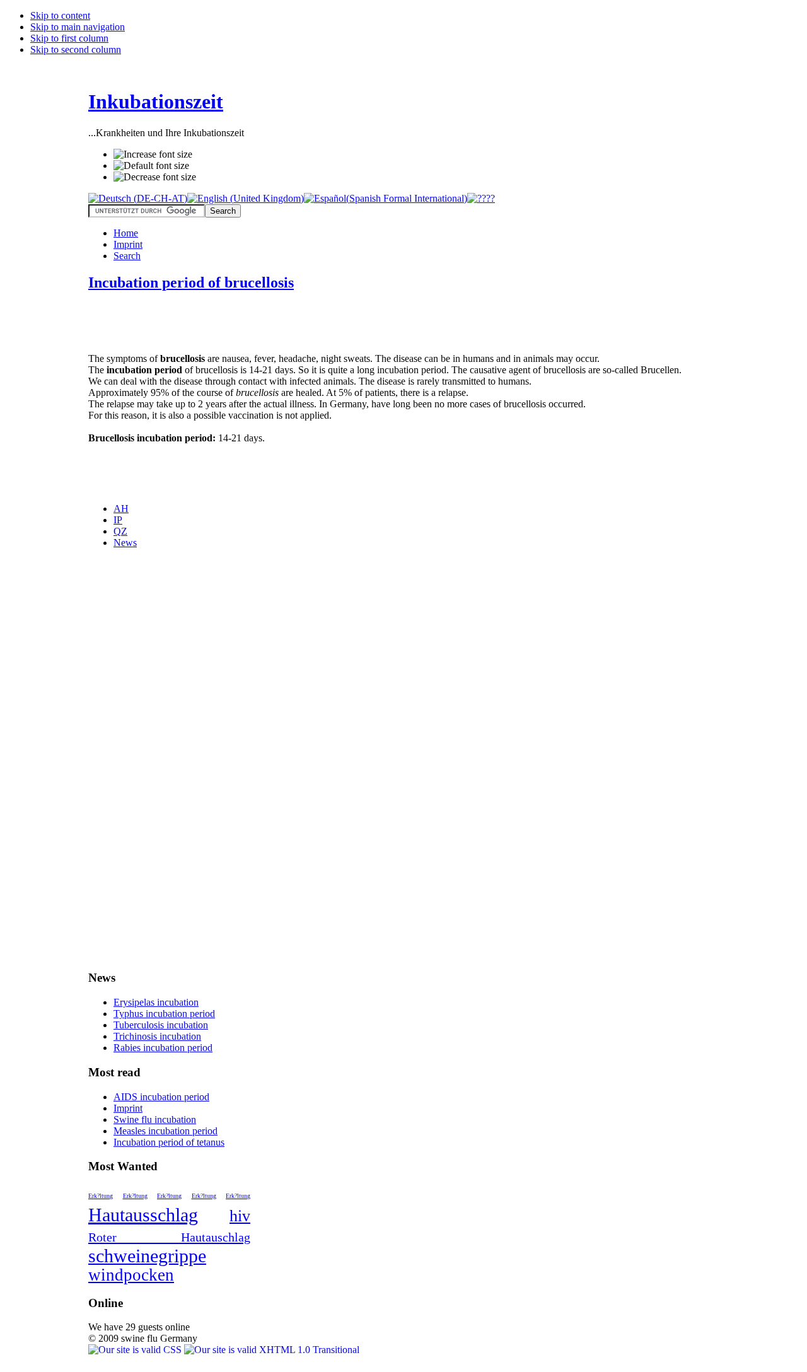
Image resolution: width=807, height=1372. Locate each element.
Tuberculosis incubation (160, 1025)
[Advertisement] (235, 323)
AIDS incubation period (161, 1096)
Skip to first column (69, 38)
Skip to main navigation (77, 26)
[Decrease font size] (154, 177)
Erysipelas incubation (156, 1002)
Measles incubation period (165, 1130)
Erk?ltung (100, 1195)
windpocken (131, 1274)
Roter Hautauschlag (169, 1237)
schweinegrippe (147, 1255)
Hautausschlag (143, 1214)
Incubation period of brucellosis (191, 282)
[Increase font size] (152, 154)
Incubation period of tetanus (168, 1142)
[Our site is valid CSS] (136, 1349)
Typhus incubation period (164, 1013)
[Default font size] (151, 166)
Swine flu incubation (154, 1119)
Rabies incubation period (162, 1047)
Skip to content (60, 15)
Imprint (127, 1108)
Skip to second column (75, 49)
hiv (239, 1216)
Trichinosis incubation (157, 1036)
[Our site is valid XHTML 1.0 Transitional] (271, 1349)
